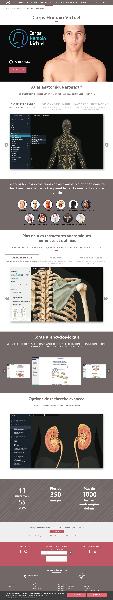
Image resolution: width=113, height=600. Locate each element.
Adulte (53, 549)
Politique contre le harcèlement (66, 587)
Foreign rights (72, 3)
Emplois (9, 587)
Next (108, 371)
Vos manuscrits (11, 585)
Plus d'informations (12, 598)
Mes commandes (88, 585)
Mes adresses (87, 588)
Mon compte (87, 583)
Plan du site (35, 585)
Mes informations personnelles (91, 590)
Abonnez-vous (18, 70)
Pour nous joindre (11, 583)
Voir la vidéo (19, 62)
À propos (83, 3)
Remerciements (37, 588)
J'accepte (97, 595)
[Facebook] (20, 552)
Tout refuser (76, 595)
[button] (106, 145)
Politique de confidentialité (65, 585)
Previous (4, 371)
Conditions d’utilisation (64, 583)
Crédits (34, 587)
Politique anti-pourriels (64, 588)
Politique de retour (63, 590)
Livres (14, 3)
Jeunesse (21, 3)
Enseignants (60, 3)
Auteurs (29, 3)
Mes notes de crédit (88, 587)
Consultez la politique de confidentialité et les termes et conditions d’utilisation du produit (56, 536)
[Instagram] (25, 552)
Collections (39, 3)
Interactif (49, 3)
